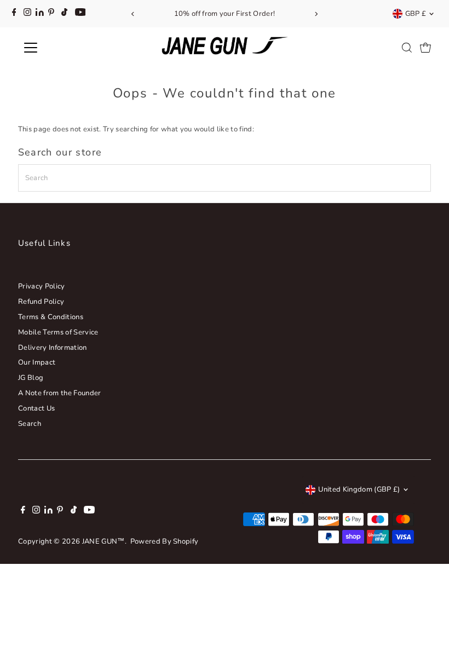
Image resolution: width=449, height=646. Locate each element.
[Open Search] (407, 48)
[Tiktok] (64, 14)
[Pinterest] (51, 14)
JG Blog (30, 378)
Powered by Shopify (164, 541)
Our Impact (36, 362)
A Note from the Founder (59, 393)
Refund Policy (41, 302)
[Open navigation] (66, 47)
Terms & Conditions (50, 317)
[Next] (315, 14)
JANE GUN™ (103, 541)
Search (29, 424)
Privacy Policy (41, 286)
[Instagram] (27, 14)
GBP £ (416, 14)
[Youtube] (80, 14)
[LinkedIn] (40, 14)
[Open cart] (425, 48)
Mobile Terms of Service (58, 332)
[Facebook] (14, 14)
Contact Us (36, 408)
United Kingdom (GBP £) (359, 489)
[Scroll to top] (427, 616)
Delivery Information (52, 348)
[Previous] (133, 14)
